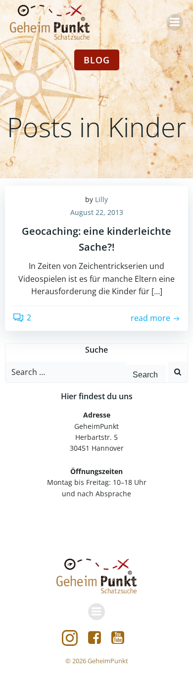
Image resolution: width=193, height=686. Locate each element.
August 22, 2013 (96, 212)
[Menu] (174, 22)
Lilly (101, 199)
